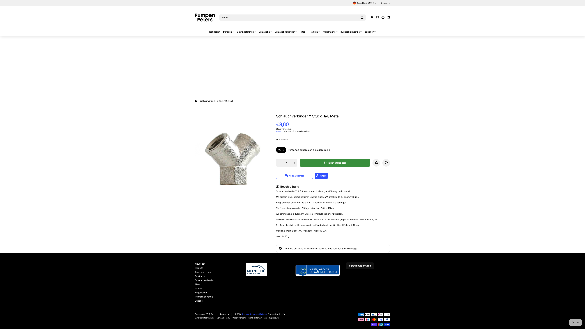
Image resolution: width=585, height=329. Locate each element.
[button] (388, 17)
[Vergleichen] (377, 17)
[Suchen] (362, 17)
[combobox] (292, 17)
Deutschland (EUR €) (204, 314)
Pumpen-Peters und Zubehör (254, 314)
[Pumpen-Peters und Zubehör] (205, 17)
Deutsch (384, 3)
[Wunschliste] (383, 17)
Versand (279, 131)
